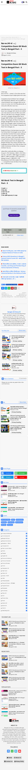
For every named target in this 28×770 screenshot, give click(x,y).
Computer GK (14, 545)
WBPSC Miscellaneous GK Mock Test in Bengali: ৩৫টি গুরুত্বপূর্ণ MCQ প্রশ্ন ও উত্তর (17, 623)
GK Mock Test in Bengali (11, 284)
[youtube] (19, 751)
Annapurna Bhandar (14, 533)
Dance (14, 550)
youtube (22, 477)
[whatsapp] (12, 751)
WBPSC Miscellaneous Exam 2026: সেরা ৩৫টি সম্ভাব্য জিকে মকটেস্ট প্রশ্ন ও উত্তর (17, 629)
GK (13, 519)
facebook (8, 473)
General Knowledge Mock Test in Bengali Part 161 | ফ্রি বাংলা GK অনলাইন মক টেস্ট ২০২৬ (19, 355)
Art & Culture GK (14, 536)
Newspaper (14, 588)
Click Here (20, 235)
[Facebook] (2, 288)
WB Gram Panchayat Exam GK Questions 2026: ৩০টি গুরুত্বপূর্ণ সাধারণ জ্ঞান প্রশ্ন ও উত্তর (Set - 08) (18, 417)
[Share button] (18, 288)
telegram (8, 477)
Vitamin (14, 608)
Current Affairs (6, 519)
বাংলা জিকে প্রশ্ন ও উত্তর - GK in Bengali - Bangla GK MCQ (16, 494)
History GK (14, 573)
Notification (19, 522)
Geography (20, 519)
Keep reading (18, 341)
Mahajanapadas (14, 580)
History (4, 522)
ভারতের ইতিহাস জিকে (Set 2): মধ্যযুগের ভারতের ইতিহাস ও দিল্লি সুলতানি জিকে (17, 636)
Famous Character (14, 560)
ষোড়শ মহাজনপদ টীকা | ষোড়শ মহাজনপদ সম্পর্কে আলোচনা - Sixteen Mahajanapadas (16, 508)
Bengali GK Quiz (14, 538)
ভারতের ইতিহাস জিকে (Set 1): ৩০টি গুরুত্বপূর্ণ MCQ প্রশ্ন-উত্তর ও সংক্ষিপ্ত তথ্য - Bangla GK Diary (17, 644)
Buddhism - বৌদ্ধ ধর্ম (14, 543)
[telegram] (16, 751)
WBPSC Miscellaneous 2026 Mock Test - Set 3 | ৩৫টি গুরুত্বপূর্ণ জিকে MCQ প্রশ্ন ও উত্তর (17, 657)
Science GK (14, 603)
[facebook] (8, 751)
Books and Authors (14, 540)
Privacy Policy (19, 761)
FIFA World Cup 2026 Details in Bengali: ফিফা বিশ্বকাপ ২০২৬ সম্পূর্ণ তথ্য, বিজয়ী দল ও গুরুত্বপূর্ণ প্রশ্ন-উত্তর (17, 427)
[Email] (15, 288)
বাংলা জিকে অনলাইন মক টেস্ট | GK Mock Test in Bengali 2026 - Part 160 (18, 365)
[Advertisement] (14, 20)
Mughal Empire (14, 585)
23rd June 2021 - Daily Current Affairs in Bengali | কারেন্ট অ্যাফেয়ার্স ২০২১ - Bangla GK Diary (17, 488)
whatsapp (22, 473)
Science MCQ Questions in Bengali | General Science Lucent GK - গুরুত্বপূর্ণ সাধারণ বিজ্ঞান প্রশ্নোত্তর (13, 258)
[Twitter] (5, 288)
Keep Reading (17, 412)
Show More (23, 402)
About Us (18, 757)
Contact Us (8, 761)
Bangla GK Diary (13, 312)
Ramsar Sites (14, 598)
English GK (14, 555)
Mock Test (8, 37)
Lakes (14, 578)
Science (10, 524)
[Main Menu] (2, 2)
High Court (14, 570)
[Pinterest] (12, 288)
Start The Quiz (14, 215)
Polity (4, 524)
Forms (14, 565)
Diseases (14, 553)
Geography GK (14, 568)
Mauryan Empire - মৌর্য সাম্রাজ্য (14, 583)
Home (3, 37)
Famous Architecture (14, 558)
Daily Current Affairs (14, 548)
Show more (22, 330)
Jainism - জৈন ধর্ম (14, 575)
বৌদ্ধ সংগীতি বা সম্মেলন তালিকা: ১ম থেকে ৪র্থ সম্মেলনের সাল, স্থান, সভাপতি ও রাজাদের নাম (16, 664)
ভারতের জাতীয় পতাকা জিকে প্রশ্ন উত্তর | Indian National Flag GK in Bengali (18, 407)
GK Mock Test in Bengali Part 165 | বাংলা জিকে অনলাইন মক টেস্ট (18, 336)
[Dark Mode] (26, 2)
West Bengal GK (14, 610)
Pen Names (14, 590)
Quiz (14, 595)
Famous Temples (14, 563)
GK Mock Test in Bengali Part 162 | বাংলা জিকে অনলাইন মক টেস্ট (18, 345)
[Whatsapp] (9, 288)
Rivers (14, 600)
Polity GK (14, 593)
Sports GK (14, 605)
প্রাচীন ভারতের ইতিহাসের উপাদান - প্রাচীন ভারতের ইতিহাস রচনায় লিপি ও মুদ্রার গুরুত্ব (17, 501)
